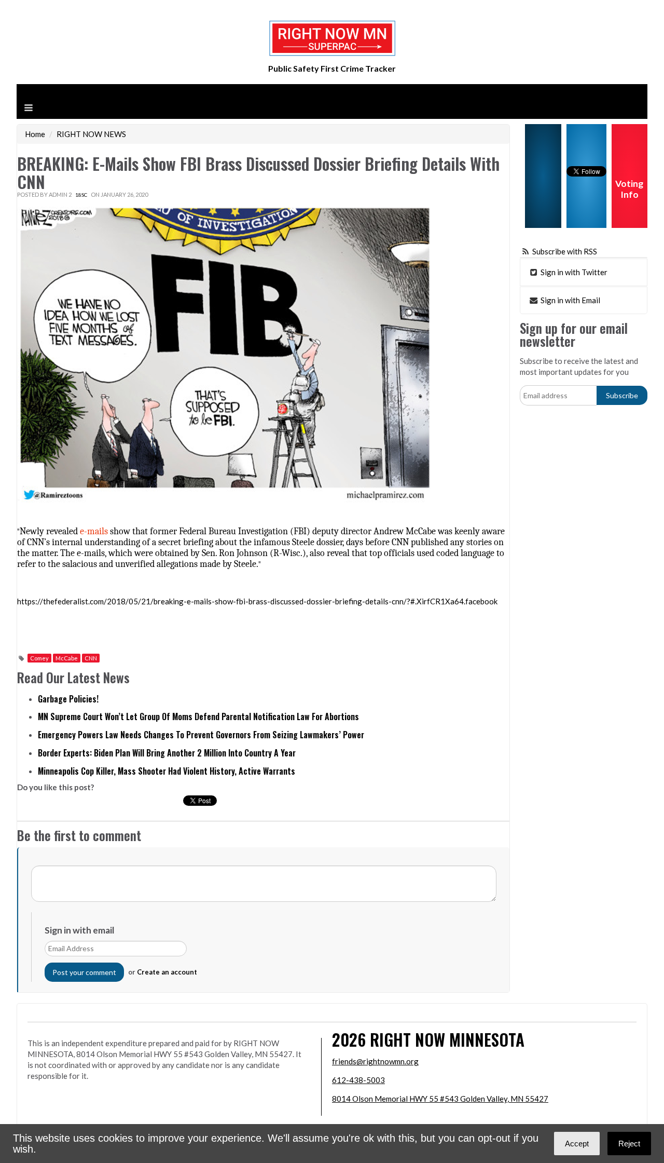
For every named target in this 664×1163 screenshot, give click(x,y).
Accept (577, 1143)
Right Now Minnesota (447, 1039)
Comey (39, 658)
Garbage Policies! (68, 699)
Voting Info (629, 189)
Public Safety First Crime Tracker (332, 68)
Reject (629, 1143)
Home (35, 134)
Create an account (167, 972)
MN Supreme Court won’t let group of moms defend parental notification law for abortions (198, 716)
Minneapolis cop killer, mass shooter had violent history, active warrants (166, 771)
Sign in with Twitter (573, 272)
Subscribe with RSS (564, 251)
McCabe (67, 658)
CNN (91, 658)
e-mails (94, 531)
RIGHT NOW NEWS (91, 134)
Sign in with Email (569, 300)
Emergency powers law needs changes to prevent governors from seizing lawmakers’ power (201, 734)
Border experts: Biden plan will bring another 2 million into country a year (167, 753)
